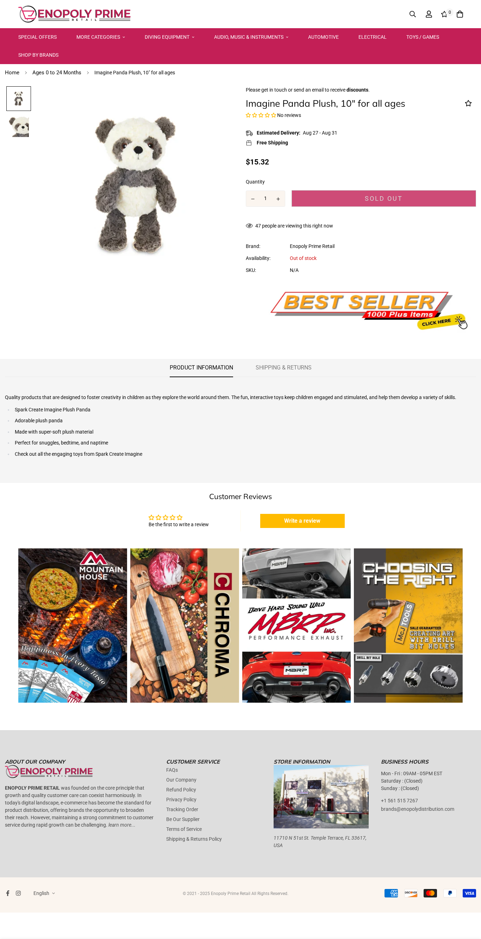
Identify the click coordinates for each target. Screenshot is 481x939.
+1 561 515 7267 (399, 800)
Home (12, 72)
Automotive (323, 37)
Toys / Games (422, 37)
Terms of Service (184, 829)
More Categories (98, 37)
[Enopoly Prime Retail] (74, 14)
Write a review (302, 520)
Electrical (372, 37)
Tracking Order (182, 809)
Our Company (181, 780)
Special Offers (37, 37)
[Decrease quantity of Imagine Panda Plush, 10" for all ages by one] (253, 199)
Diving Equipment (167, 37)
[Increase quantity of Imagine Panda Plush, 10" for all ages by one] (278, 199)
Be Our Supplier (183, 819)
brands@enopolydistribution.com (417, 809)
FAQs (172, 770)
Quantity (255, 182)
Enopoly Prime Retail (312, 246)
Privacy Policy (181, 799)
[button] (261, 115)
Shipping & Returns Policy (194, 839)
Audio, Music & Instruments (248, 37)
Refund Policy (181, 789)
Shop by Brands (38, 55)
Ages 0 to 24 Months (56, 72)
